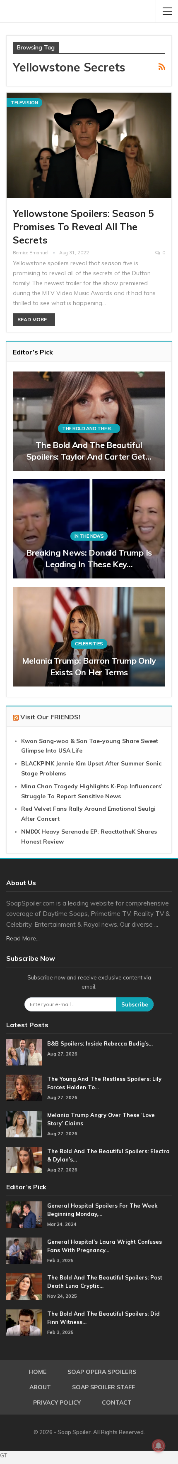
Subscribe (134, 1004)
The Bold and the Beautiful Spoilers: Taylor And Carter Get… (89, 451)
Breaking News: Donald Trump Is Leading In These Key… (89, 558)
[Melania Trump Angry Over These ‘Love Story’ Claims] (24, 1124)
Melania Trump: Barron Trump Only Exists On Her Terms (89, 666)
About (40, 1387)
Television (24, 103)
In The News (89, 536)
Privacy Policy (57, 1402)
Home (37, 1371)
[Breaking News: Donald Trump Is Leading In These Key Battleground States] (89, 529)
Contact (117, 1402)
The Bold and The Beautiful (91, 428)
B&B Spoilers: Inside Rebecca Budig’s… (100, 1043)
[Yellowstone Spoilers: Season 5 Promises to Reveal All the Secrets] (89, 146)
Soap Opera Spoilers (101, 1371)
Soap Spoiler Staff (103, 1387)
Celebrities (89, 644)
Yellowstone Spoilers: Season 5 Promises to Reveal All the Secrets (83, 226)
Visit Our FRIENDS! (50, 717)
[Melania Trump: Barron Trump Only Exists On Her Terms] (89, 636)
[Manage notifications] (158, 1445)
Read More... (34, 319)
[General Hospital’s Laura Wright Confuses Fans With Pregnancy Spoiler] (24, 1251)
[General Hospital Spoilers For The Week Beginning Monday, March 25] (24, 1214)
